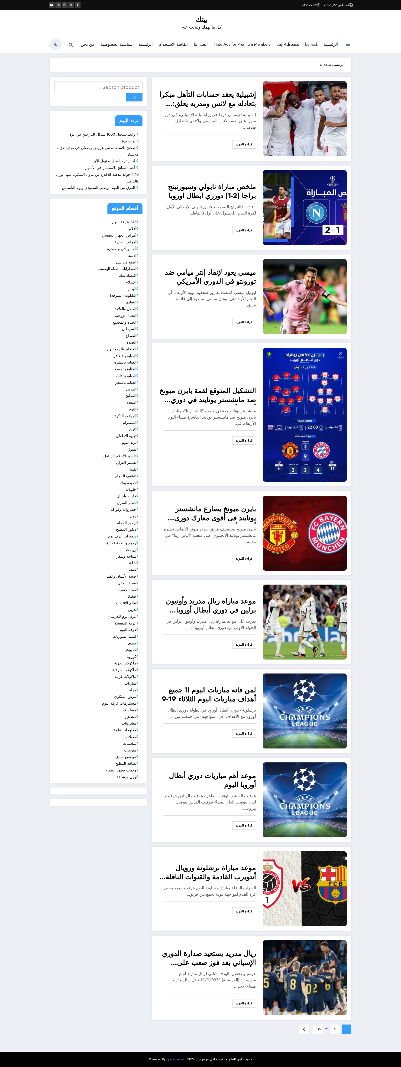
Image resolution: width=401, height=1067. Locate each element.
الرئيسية (331, 44)
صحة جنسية (126, 589)
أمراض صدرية (125, 242)
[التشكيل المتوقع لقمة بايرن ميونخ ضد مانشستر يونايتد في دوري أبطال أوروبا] (305, 414)
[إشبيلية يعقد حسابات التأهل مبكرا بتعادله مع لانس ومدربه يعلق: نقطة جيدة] (305, 118)
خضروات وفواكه (123, 509)
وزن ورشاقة (126, 777)
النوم (132, 409)
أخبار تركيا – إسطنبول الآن (114, 161)
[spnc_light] (55, 44)
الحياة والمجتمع (124, 322)
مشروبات (128, 723)
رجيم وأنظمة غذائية (121, 543)
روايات (131, 549)
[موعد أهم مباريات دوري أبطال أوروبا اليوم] (305, 799)
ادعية (132, 255)
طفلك (131, 596)
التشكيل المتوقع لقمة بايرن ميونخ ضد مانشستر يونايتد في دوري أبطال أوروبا (207, 395)
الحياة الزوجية (125, 315)
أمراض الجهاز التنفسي (119, 235)
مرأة (132, 690)
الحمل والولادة (125, 309)
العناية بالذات (126, 375)
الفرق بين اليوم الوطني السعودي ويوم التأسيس (98, 187)
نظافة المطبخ (125, 763)
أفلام (132, 228)
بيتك (202, 19)
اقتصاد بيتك (127, 275)
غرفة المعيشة (125, 623)
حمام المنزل (126, 502)
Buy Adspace (287, 44)
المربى (131, 389)
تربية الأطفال (126, 436)
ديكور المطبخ (126, 529)
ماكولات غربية (125, 676)
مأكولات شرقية (124, 670)
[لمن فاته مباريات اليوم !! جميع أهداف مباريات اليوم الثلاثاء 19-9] (305, 710)
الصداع (131, 335)
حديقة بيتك (128, 482)
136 (318, 1029)
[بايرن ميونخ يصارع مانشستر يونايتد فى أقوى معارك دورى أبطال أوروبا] (305, 532)
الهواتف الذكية (125, 416)
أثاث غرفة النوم (124, 222)
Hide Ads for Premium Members (242, 44)
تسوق (131, 449)
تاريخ (132, 429)
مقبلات (130, 736)
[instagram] (58, 5)
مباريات (130, 683)
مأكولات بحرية (125, 663)
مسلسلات (128, 710)
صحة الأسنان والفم (121, 576)
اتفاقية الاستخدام (173, 44)
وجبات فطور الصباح (120, 770)
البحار (132, 289)
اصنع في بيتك (125, 262)
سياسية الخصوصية (117, 44)
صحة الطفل (127, 583)
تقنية (132, 469)
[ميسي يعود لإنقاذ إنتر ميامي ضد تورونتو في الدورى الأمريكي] (305, 296)
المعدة (131, 402)
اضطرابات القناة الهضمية (117, 268)
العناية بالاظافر (124, 355)
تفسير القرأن (126, 462)
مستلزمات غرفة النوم (119, 703)
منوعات (130, 750)
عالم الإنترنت (126, 603)
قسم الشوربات (124, 636)
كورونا (131, 656)
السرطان (129, 329)
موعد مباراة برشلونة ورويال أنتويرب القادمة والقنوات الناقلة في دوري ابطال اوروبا (211, 872)
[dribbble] (65, 5)
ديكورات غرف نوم (122, 536)
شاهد (132, 563)
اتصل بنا (201, 44)
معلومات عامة (125, 730)
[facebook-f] (78, 5)
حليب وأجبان (126, 496)
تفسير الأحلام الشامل (119, 456)
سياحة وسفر (126, 556)
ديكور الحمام (126, 523)
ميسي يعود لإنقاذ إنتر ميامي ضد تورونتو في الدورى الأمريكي (210, 277)
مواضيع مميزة (125, 756)
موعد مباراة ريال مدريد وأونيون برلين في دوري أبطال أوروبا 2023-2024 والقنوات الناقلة (211, 606)
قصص (131, 643)
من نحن (88, 44)
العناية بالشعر (125, 382)
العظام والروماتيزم (121, 349)
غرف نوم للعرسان (122, 616)
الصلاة (131, 342)
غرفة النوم (128, 629)
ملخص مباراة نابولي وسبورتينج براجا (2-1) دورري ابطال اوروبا (212, 191)
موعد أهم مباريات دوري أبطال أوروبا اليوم (212, 780)
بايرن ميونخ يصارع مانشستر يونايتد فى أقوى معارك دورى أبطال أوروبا (215, 514)
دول (133, 516)
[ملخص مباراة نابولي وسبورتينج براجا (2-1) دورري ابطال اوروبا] (305, 207)
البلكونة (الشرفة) (123, 295)
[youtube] (52, 5)
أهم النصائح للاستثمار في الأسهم (110, 167)
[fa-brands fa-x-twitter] (71, 5)
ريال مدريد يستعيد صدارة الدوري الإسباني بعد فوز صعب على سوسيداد (209, 958)
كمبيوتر (130, 650)
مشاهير (130, 716)
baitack (311, 44)
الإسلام (131, 282)
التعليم (131, 302)
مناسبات (129, 743)
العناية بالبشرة (125, 362)
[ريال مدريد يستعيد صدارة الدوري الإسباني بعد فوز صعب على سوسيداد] (305, 977)
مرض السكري (125, 696)
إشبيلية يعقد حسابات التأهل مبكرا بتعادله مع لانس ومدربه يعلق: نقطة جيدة (207, 99)
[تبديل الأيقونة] (347, 44)
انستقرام (129, 422)
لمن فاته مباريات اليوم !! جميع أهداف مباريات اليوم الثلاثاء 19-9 (209, 694)
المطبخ (131, 395)
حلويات (130, 489)
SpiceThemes (175, 1059)
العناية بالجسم (125, 369)
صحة (132, 569)
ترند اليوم (129, 442)
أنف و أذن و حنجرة (121, 248)
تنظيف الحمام (125, 476)
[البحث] (71, 45)
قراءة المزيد (244, 144)
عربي (132, 609)
